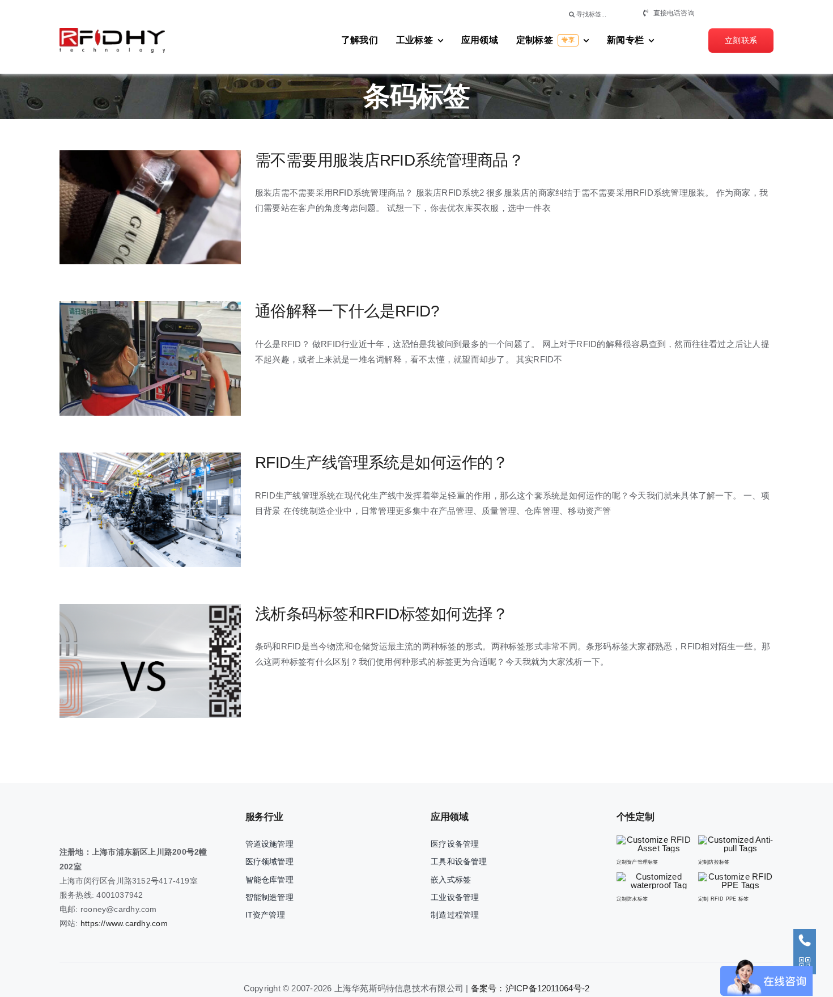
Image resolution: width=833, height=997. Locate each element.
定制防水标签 (632, 899)
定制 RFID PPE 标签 (723, 899)
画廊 (170, 207)
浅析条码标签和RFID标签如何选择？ (130, 661)
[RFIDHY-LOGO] (112, 32)
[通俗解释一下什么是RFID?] (150, 358)
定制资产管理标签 (637, 862)
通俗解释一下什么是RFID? (130, 359)
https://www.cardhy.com (124, 923)
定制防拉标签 (713, 862)
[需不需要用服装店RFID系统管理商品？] (150, 207)
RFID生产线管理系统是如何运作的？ (130, 509)
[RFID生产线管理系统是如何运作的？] (150, 510)
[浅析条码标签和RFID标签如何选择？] (150, 661)
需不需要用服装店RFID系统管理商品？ (130, 207)
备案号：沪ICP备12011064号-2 (530, 988)
